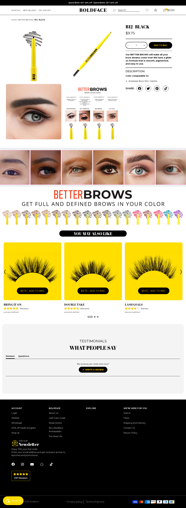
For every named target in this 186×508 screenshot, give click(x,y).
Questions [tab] (23, 357)
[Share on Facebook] (139, 88)
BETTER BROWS (25, 20)
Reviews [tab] (10, 357)
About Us (53, 413)
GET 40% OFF (45, 10)
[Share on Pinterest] (157, 88)
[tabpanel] (32, 278)
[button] (32, 308)
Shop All (15, 10)
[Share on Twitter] (148, 88)
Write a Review (96, 370)
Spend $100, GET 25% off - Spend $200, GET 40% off (93, 3)
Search (127, 413)
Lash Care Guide (57, 418)
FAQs (126, 418)
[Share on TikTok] (166, 88)
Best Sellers (29, 10)
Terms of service (95, 501)
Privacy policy (75, 501)
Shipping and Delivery (135, 423)
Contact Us (129, 428)
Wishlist (15, 418)
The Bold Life (55, 436)
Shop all (15, 433)
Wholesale (16, 423)
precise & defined (11, 312)
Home (14, 20)
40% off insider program (23, 428)
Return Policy (130, 433)
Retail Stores (55, 423)
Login (14, 413)
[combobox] (129, 10)
